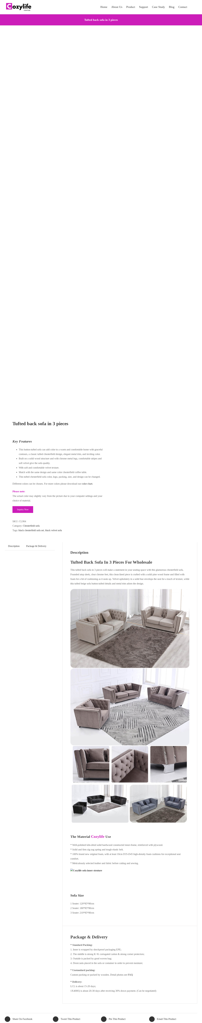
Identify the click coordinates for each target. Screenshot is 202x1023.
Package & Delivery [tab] (36, 546)
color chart (87, 483)
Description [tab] (14, 546)
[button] (192, 6)
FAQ (130, 974)
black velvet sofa (53, 530)
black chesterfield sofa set (31, 530)
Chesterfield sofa (31, 525)
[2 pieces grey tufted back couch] (51, 223)
